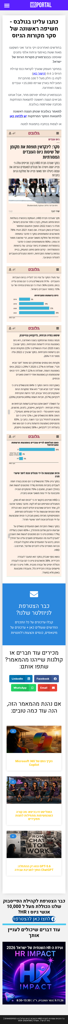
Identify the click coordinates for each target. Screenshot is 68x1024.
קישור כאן (39, 73)
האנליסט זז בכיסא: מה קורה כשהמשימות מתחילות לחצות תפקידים (34, 815)
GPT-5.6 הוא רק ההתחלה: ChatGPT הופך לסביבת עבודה (34, 868)
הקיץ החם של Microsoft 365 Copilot (34, 763)
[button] (6, 5)
